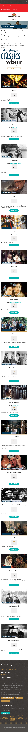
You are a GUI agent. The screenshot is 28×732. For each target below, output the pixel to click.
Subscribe (5, 713)
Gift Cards (5, 700)
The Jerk (14, 231)
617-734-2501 (4, 679)
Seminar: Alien (16, 405)
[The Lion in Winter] (14, 561)
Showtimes (14, 103)
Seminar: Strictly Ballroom (15, 302)
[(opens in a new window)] (5, 718)
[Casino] (14, 80)
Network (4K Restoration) (14, 472)
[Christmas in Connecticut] (14, 630)
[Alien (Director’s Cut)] (14, 392)
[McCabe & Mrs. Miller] (14, 596)
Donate (19, 697)
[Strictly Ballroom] (14, 289)
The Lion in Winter (14, 570)
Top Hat (14, 124)
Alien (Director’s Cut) (14, 402)
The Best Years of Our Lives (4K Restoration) (14, 505)
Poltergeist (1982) (14, 437)
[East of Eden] (14, 256)
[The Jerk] (14, 222)
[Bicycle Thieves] (14, 150)
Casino (14, 90)
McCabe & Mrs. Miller (14, 606)
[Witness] (14, 324)
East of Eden (14, 266)
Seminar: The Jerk (15, 235)
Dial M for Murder (14, 368)
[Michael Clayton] (14, 528)
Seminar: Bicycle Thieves (15, 163)
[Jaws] (14, 186)
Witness (14, 334)
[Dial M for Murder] (14, 358)
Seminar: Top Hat (15, 127)
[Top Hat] (14, 114)
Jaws (14, 196)
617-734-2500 (4, 674)
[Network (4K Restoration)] (14, 462)
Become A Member (7, 697)
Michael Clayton (14, 538)
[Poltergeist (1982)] (14, 427)
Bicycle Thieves (14, 160)
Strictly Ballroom (14, 299)
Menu (12, 2)
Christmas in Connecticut (14, 640)
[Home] (14, 16)
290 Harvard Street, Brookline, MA (8, 669)
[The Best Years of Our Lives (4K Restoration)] (14, 495)
